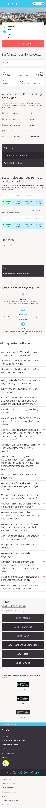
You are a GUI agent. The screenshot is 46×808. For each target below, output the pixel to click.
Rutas (9, 724)
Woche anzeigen (36, 210)
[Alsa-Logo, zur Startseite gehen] (13, 3)
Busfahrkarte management (10, 749)
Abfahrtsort (11, 26)
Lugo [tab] (4, 244)
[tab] (23, 353)
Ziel (9, 34)
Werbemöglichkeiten (8, 753)
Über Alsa (5, 736)
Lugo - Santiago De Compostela (23, 645)
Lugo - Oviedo (23, 663)
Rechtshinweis (6, 779)
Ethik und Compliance (8, 805)
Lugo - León (23, 636)
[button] (23, 353)
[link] (4, 32)
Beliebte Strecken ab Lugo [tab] (14, 606)
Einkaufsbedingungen (9, 792)
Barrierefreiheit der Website (10, 800)
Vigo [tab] (10, 244)
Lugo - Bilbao (23, 654)
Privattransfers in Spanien (10, 745)
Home (3, 724)
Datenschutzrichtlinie (8, 783)
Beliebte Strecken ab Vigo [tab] (13, 610)
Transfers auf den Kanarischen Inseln (13, 740)
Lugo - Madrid (23, 618)
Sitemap (4, 796)
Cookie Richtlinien (7, 788)
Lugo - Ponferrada (23, 627)
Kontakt (4, 757)
